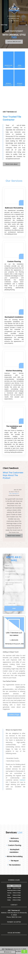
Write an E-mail (14, 18)
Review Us (8, 952)
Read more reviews (13, 536)
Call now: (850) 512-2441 (14, 41)
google (14, 938)
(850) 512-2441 (14, 21)
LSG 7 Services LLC (14, 493)
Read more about (12, 164)
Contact (22, 780)
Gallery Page (14, 715)
